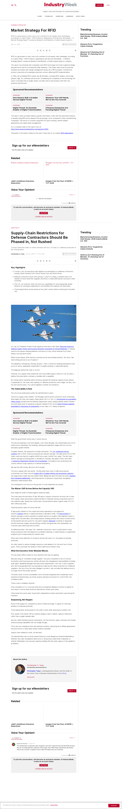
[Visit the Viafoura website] (72, 203)
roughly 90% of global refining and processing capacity (53, 477)
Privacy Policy (54, 805)
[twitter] (43, 50)
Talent (39, 16)
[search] (15, 5)
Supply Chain (80, 16)
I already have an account (43, 216)
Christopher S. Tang (17, 254)
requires (20, 520)
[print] (75, 50)
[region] (43, 199)
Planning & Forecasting (18, 25)
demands (52, 527)
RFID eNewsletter (67, 133)
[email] (49, 50)
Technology (49, 16)
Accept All (114, 805)
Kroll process (63, 520)
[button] (12, 5)
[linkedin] (40, 50)
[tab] (16, 194)
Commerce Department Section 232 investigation (29, 464)
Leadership (69, 16)
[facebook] (38, 50)
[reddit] (46, 50)
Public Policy (15, 227)
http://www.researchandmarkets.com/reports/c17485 (29, 129)
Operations (59, 16)
